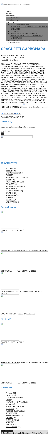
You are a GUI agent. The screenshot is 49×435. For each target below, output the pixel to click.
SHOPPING (11, 195)
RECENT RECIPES (13, 186)
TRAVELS (10, 22)
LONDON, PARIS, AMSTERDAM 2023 (26, 36)
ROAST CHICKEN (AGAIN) (12, 230)
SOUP (8, 197)
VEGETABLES (11, 202)
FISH (8, 175)
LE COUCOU (15, 31)
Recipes (9, 13)
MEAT (8, 179)
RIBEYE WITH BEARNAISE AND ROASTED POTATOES (24, 250)
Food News (10, 15)
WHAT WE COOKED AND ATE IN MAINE (28, 40)
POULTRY (10, 184)
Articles (9, 168)
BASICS (9, 170)
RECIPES (9, 188)
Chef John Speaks (13, 42)
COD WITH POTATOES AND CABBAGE (18, 314)
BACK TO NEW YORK (19, 24)
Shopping (14, 20)
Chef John (14, 60)
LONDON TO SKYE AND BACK (23, 33)
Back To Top (6, 431)
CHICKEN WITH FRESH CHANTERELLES (18, 271)
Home (8, 11)
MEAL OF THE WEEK (15, 177)
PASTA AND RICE (16, 117)
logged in (15, 127)
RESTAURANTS (12, 191)
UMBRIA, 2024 (16, 38)
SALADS (9, 193)
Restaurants (15, 18)
